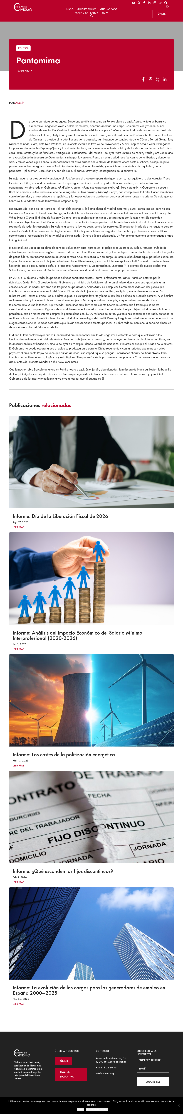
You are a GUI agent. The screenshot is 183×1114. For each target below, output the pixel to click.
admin (19, 103)
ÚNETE (161, 14)
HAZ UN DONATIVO (67, 1074)
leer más (18, 527)
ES (107, 13)
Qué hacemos (108, 9)
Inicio (69, 9)
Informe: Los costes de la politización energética (64, 754)
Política (23, 48)
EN (103, 13)
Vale (80, 1109)
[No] (178, 1105)
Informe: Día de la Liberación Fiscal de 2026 (60, 516)
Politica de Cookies (97, 1109)
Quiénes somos (86, 9)
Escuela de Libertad (86, 13)
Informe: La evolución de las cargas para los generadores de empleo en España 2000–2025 (89, 990)
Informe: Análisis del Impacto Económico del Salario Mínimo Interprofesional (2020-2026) (77, 635)
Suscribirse (153, 1082)
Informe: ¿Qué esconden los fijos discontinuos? (63, 871)
